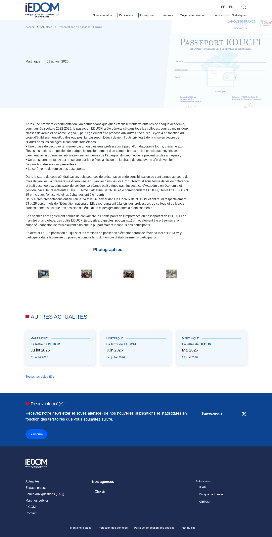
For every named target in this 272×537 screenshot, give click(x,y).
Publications (221, 15)
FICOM (30, 507)
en (231, 7)
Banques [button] (168, 15)
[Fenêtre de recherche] (243, 7)
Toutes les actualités (40, 376)
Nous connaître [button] (103, 15)
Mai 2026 (190, 350)
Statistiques (239, 15)
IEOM (203, 486)
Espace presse (36, 487)
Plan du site (188, 527)
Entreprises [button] (147, 15)
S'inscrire (36, 434)
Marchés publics (37, 500)
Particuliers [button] (126, 15)
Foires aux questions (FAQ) (44, 494)
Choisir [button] (100, 491)
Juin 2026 (114, 350)
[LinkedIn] (230, 424)
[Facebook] (237, 424)
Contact (30, 513)
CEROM (204, 501)
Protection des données (113, 527)
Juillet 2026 (40, 350)
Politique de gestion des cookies (154, 527)
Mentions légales (80, 527)
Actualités (32, 481)
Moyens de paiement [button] (193, 15)
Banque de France (211, 494)
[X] (244, 424)
